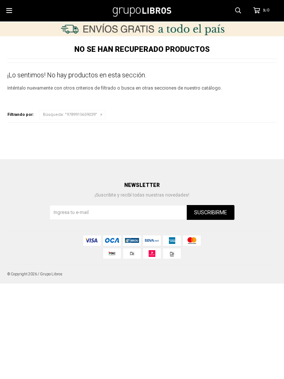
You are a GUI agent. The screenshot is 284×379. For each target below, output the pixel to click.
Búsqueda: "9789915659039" (70, 114)
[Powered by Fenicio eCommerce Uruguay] (265, 274)
